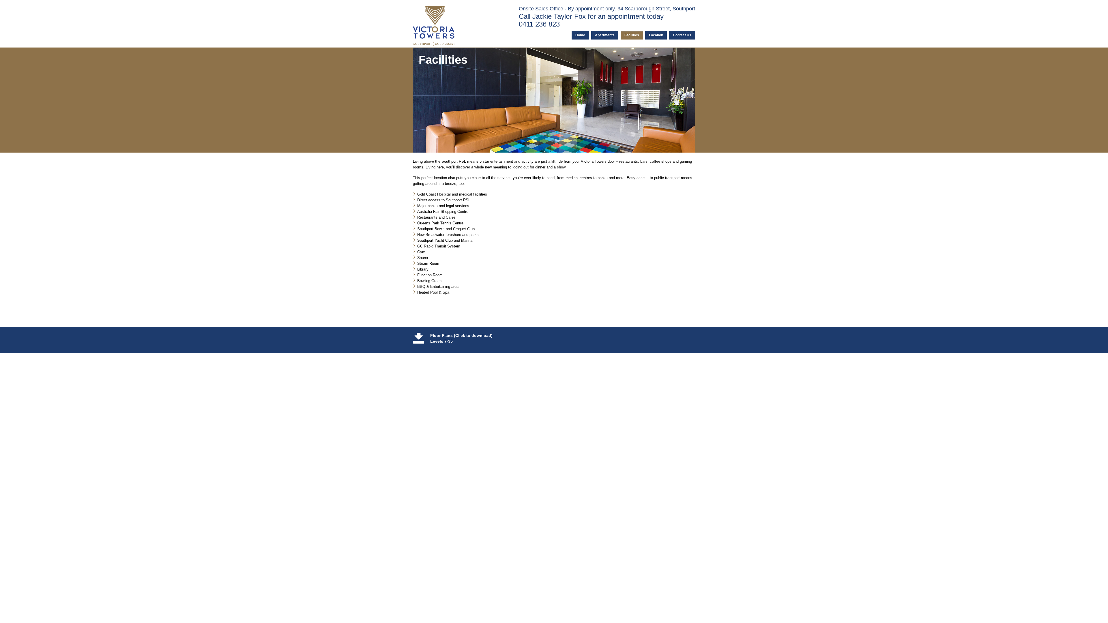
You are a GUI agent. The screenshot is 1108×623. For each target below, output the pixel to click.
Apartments (605, 35)
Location (656, 35)
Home (580, 35)
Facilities (631, 35)
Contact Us (682, 35)
